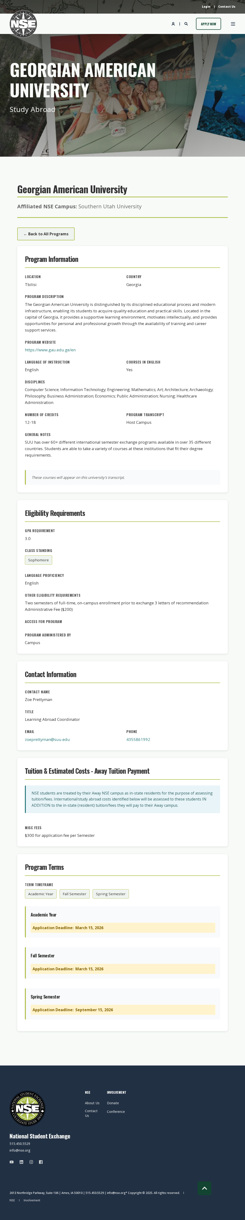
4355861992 (138, 739)
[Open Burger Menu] (233, 24)
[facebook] (39, 1162)
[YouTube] (13, 1162)
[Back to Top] (204, 1188)
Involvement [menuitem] (114, 1093)
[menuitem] (206, 6)
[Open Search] (186, 23)
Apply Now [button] (208, 23)
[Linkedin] (21, 1162)
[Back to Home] (23, 24)
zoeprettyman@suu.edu (47, 739)
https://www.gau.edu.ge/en (50, 350)
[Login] (174, 23)
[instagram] (31, 1162)
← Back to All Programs (45, 234)
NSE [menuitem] (87, 1093)
